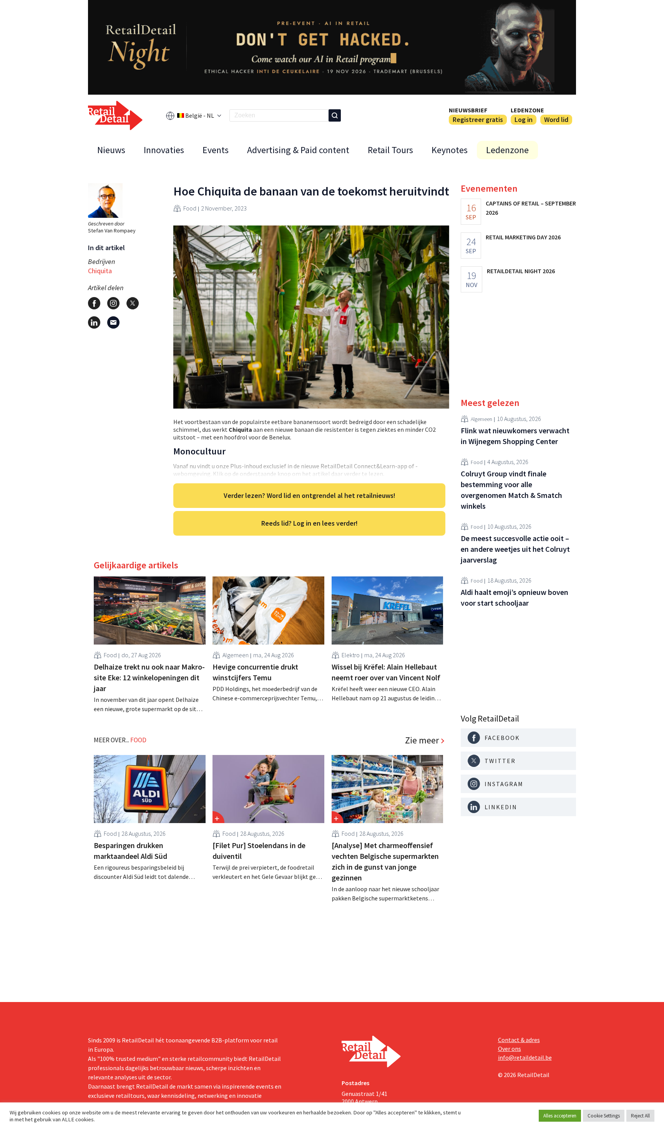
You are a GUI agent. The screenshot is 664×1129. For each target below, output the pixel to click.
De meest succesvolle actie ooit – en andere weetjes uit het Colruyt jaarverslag (515, 548)
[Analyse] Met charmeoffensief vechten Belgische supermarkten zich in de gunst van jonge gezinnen (385, 861)
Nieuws (111, 150)
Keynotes (450, 150)
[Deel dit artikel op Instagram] (113, 303)
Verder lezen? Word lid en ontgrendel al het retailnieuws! (309, 495)
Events (216, 150)
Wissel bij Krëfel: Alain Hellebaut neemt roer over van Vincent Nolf (386, 672)
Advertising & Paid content (298, 150)
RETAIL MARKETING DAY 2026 (523, 237)
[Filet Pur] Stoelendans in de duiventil (258, 850)
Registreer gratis (478, 119)
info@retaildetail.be (525, 1057)
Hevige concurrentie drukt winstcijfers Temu (255, 672)
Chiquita (100, 270)
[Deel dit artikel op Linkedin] (94, 322)
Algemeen (235, 655)
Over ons (509, 1048)
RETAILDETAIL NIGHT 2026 (521, 271)
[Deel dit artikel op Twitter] (132, 303)
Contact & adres (519, 1040)
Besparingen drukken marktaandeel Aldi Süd (130, 850)
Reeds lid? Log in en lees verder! (309, 523)
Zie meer (422, 740)
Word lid (556, 119)
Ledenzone (527, 110)
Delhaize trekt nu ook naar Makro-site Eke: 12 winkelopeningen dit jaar (149, 677)
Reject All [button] (640, 1115)
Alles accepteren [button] (559, 1115)
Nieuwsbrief (468, 110)
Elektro (351, 655)
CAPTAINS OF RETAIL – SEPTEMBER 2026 (531, 207)
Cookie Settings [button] (604, 1115)
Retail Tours (390, 150)
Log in (524, 119)
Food (189, 208)
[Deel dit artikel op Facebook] (94, 303)
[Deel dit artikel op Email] (113, 322)
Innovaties (164, 150)
